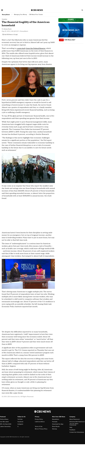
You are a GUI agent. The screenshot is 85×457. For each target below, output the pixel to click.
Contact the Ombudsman (76, 432)
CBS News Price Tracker (36, 14)
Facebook (20, 421)
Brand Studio (56, 426)
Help (70, 427)
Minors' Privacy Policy (41, 429)
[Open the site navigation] (13, 10)
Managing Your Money (20, 14)
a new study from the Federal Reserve (31, 48)
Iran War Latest (4, 421)
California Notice (40, 421)
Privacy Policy (39, 419)
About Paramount (74, 419)
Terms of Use (38, 426)
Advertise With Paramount (77, 421)
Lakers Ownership (5, 426)
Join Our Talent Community (73, 424)
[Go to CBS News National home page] (37, 10)
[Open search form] (82, 10)
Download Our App (57, 424)
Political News (4, 419)
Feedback (72, 429)
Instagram (20, 424)
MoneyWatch (6, 14)
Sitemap (54, 429)
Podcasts (54, 421)
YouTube (20, 419)
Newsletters (55, 419)
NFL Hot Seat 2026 (5, 424)
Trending (4, 19)
